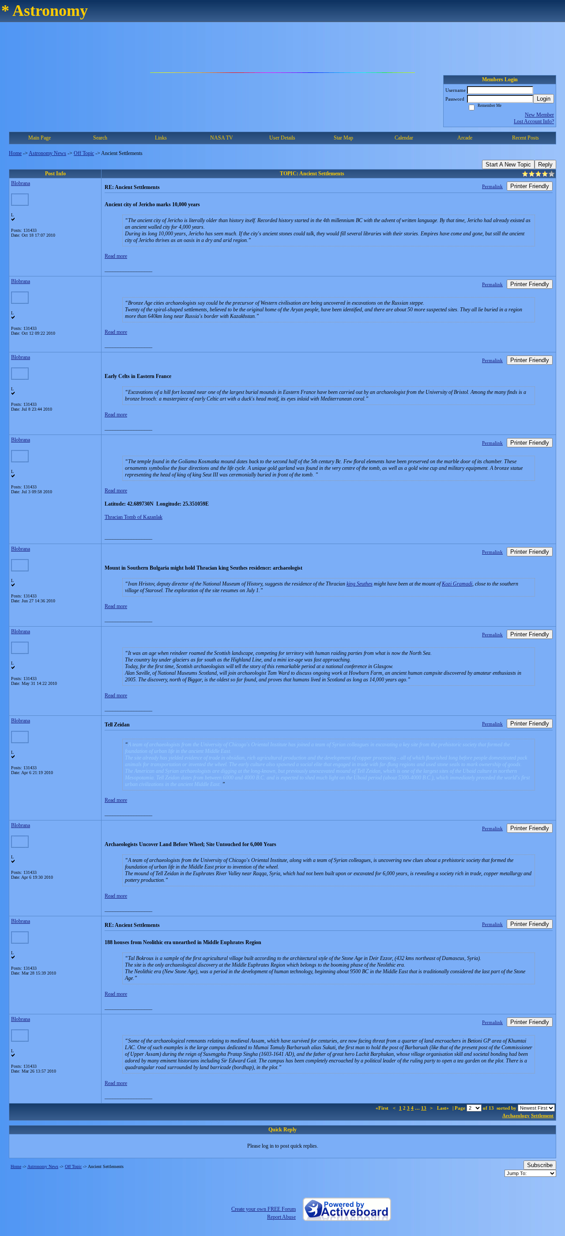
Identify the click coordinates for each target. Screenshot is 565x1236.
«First (383, 1108)
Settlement (542, 1115)
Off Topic (84, 153)
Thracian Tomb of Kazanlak (133, 517)
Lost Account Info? (534, 121)
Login (543, 98)
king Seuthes (360, 584)
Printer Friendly (529, 186)
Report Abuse (281, 1217)
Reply (545, 164)
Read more (116, 256)
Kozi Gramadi (457, 584)
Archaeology (516, 1115)
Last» (443, 1108)
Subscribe (540, 1165)
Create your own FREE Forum (263, 1209)
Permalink (492, 186)
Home (15, 153)
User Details (282, 138)
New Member (539, 115)
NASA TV (221, 138)
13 (423, 1108)
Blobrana (20, 183)
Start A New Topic (508, 164)
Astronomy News (47, 153)
